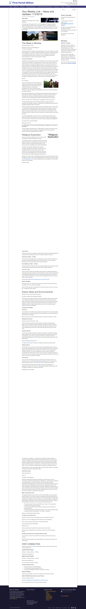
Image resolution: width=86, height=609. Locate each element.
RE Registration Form (28, 158)
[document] (43, 297)
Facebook (33, 546)
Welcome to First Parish (51, 591)
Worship (22, 6)
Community (56, 6)
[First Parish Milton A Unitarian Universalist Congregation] (29, 2)
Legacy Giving (49, 597)
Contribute (48, 595)
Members (68, 6)
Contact (47, 599)
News (47, 592)
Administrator (32, 16)
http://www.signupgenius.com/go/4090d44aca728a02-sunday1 (35, 580)
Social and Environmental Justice (45, 6)
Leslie (25, 355)
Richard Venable (40, 362)
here (36, 340)
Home (11, 6)
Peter (23, 328)
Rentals (63, 6)
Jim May (27, 305)
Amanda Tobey (29, 342)
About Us (16, 6)
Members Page (49, 596)
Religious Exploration (31, 6)
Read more (15, 598)
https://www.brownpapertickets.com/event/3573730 (38, 279)
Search (74, 9)
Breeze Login (48, 598)
